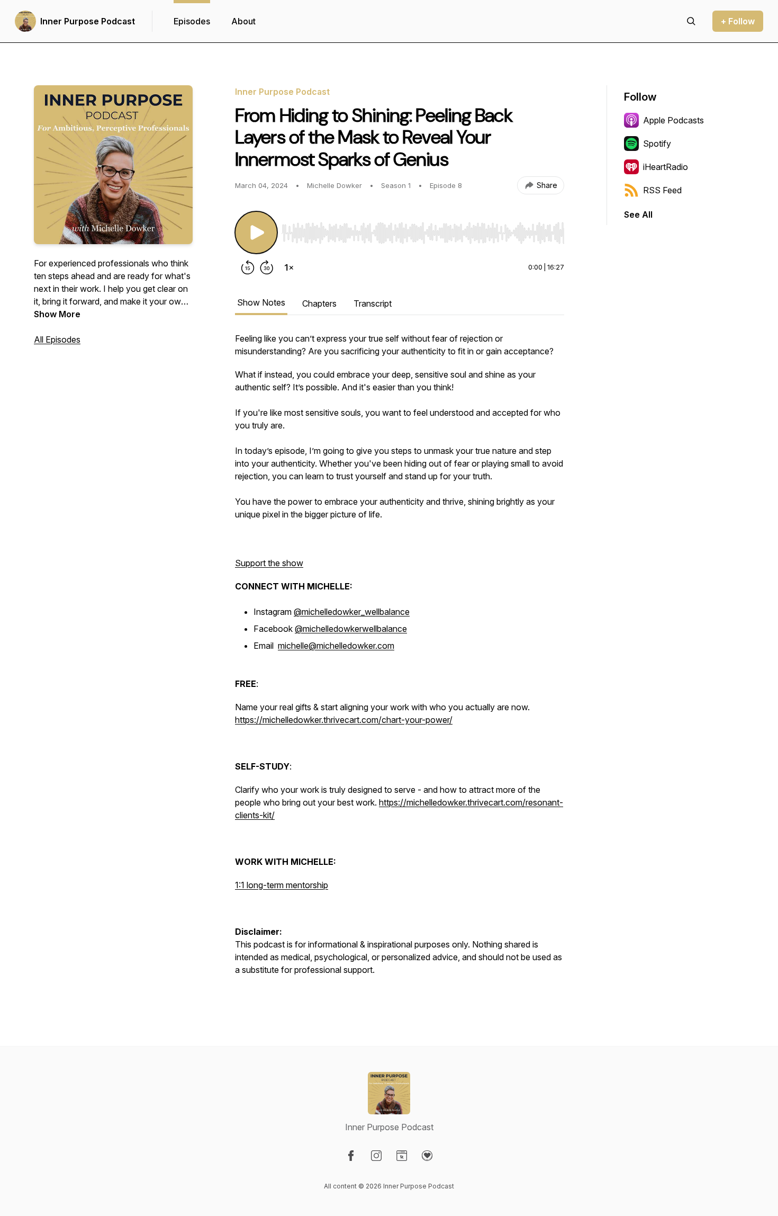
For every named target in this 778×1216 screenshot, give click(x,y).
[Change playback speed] (289, 267)
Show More (57, 314)
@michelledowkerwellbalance (351, 628)
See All (638, 214)
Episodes (192, 21)
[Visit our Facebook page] (351, 1155)
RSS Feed (662, 190)
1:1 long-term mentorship (281, 885)
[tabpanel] (399, 659)
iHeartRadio (665, 167)
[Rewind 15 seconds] (247, 267)
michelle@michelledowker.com (336, 645)
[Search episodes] (691, 21)
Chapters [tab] (319, 303)
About (243, 21)
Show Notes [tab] (261, 302)
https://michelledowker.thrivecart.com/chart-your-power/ (344, 719)
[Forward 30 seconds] (266, 267)
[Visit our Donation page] (427, 1155)
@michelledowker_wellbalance (352, 611)
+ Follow (738, 21)
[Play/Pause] (256, 232)
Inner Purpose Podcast (87, 21)
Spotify (657, 143)
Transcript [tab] (373, 303)
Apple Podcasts (673, 120)
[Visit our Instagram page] (376, 1155)
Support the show (269, 563)
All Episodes (57, 339)
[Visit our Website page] (401, 1155)
